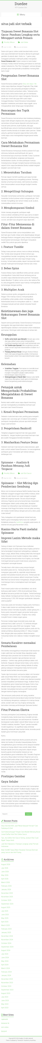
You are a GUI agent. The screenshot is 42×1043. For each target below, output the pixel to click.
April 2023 (4, 1008)
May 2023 (4, 1004)
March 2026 (5, 882)
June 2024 (5, 958)
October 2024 (6, 943)
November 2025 (7, 897)
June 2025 (5, 915)
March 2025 (5, 925)
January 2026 (6, 889)
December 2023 (7, 979)
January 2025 (6, 932)
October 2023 (6, 986)
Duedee (21, 3)
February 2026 (6, 886)
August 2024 (5, 950)
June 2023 (5, 1000)
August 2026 (5, 864)
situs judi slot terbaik (21, 47)
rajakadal (4, 1019)
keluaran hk (5, 1023)
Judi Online (24, 42)
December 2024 (7, 936)
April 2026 (4, 879)
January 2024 (6, 975)
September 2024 (7, 947)
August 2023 (5, 993)
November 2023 (7, 983)
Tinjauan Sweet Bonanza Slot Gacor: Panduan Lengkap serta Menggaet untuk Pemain (20, 35)
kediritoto (19, 522)
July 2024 (4, 954)
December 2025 (7, 893)
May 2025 (4, 918)
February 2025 (6, 929)
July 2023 (4, 997)
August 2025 (5, 907)
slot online (4, 1027)
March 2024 (5, 968)
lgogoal (4, 1031)
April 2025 (4, 922)
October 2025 (6, 900)
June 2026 (5, 872)
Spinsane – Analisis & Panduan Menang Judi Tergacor (15, 466)
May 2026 (4, 875)
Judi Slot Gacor (26, 473)
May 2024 (4, 961)
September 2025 (7, 904)
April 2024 (4, 965)
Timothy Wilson (9, 42)
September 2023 (7, 990)
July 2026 (4, 868)
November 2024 (7, 940)
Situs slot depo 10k (29, 84)
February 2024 (6, 972)
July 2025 (4, 911)
